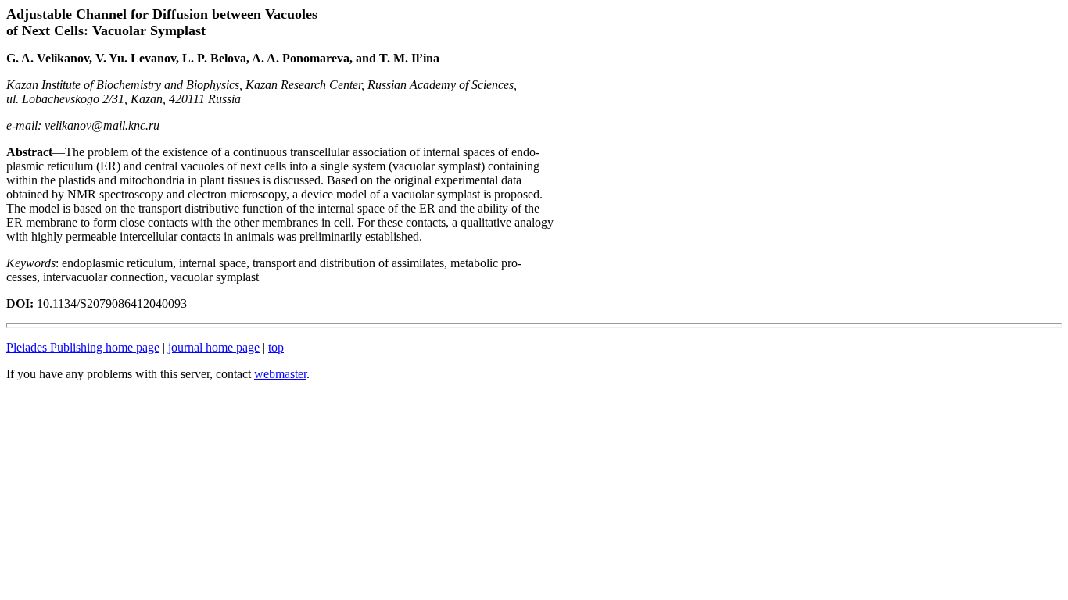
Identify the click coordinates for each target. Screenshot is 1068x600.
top (276, 347)
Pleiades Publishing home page (82, 347)
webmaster (280, 373)
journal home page (214, 347)
